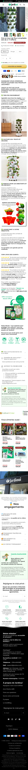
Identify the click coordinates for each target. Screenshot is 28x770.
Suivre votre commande (11, 696)
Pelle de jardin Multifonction (6, 461)
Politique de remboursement (19, 740)
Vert (20, 51)
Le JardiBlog (7, 703)
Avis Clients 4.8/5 (8, 689)
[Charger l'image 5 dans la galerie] (23, 35)
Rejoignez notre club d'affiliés (13, 685)
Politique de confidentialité (15, 743)
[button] (3, 4)
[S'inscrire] (24, 596)
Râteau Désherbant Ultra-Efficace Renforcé (20, 438)
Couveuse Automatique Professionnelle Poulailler (20, 462)
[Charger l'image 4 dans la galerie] (19, 35)
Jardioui (8, 740)
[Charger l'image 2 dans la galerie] (10, 35)
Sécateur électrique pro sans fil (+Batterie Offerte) (7, 438)
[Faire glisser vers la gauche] (1, 34)
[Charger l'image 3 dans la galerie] (14, 35)
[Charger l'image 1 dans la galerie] (6, 35)
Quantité (4, 55)
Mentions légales (10, 753)
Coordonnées (19, 753)
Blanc (5, 51)
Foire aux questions (9, 692)
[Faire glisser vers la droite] (26, 34)
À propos (6, 699)
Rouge (13, 51)
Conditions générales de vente (14, 750)
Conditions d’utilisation (15, 745)
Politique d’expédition (14, 748)
